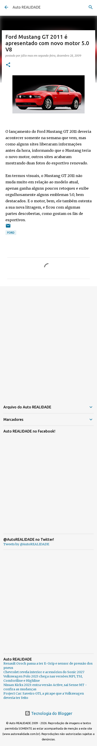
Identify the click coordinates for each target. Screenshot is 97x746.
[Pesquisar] (90, 7)
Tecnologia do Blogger (51, 713)
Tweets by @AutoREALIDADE (26, 544)
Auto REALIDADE (27, 7)
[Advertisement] (48, 341)
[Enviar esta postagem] (8, 227)
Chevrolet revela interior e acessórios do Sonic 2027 (43, 672)
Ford (10, 232)
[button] (8, 65)
